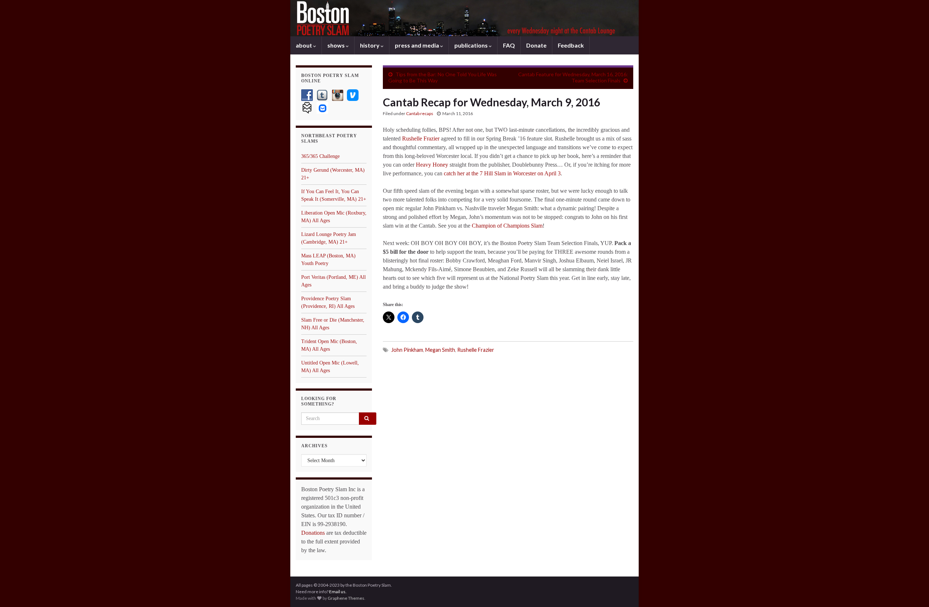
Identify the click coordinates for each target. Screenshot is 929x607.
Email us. (338, 591)
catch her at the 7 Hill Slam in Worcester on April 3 (502, 173)
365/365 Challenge (320, 156)
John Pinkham (407, 350)
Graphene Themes (346, 598)
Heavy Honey (432, 165)
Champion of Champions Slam (507, 226)
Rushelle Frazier (420, 138)
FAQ (509, 45)
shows (336, 45)
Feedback (571, 45)
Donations (313, 533)
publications (471, 45)
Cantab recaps (419, 113)
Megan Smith (440, 350)
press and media (417, 45)
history (370, 45)
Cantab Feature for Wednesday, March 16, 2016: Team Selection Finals (573, 77)
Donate (536, 45)
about (304, 45)
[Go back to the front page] (464, 18)
